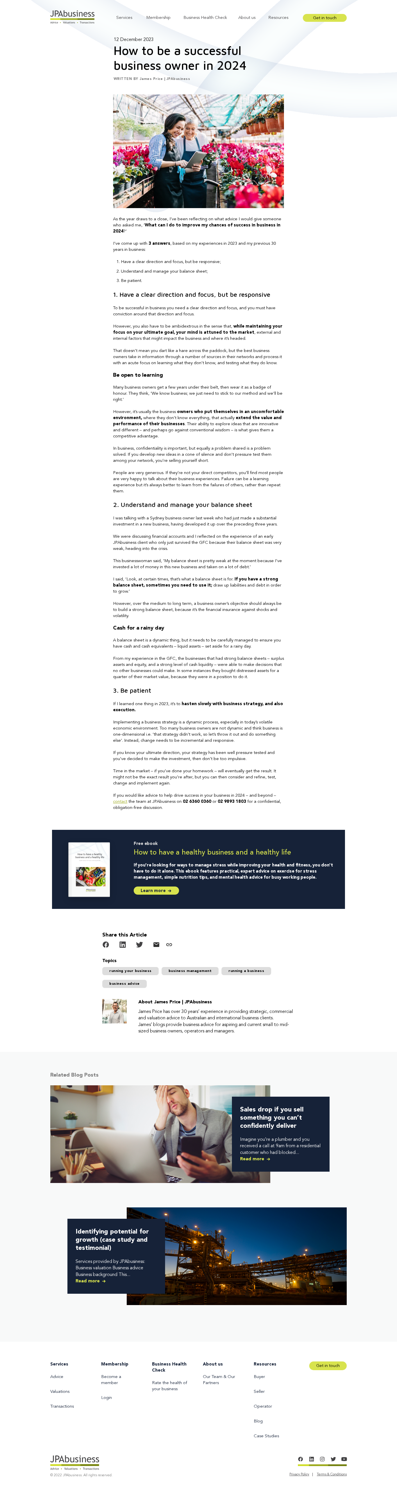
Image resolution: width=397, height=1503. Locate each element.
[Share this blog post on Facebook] (105, 945)
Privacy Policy (299, 1474)
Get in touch (325, 18)
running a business (246, 971)
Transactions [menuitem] (62, 1406)
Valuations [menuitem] (59, 1392)
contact (120, 802)
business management (190, 971)
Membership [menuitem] (114, 1364)
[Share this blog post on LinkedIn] (122, 945)
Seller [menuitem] (259, 1392)
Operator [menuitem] (263, 1406)
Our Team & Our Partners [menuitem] (219, 1380)
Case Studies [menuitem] (266, 1436)
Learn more (154, 891)
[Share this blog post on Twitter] (139, 945)
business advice (124, 984)
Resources (278, 18)
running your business (130, 971)
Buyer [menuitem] (259, 1377)
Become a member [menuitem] (111, 1380)
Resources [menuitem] (265, 1364)
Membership (158, 18)
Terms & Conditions (332, 1474)
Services (124, 18)
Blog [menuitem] (258, 1421)
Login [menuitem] (106, 1398)
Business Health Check (205, 18)
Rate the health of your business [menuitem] (169, 1386)
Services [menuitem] (59, 1364)
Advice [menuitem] (56, 1377)
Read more (253, 1159)
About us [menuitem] (213, 1364)
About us (246, 18)
